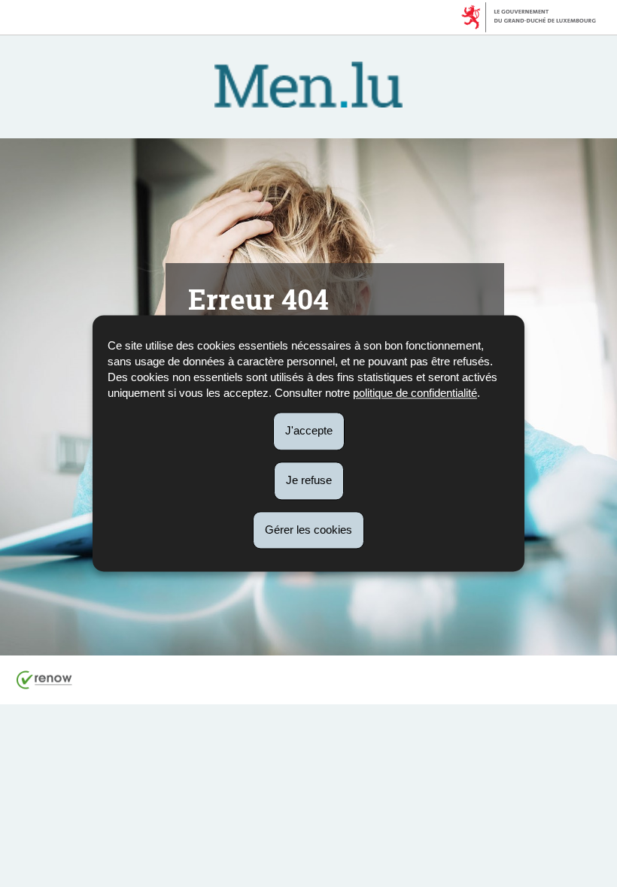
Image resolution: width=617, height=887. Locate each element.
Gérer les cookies (308, 529)
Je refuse (309, 480)
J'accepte (309, 430)
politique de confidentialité (415, 392)
